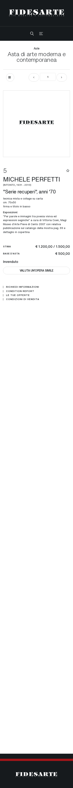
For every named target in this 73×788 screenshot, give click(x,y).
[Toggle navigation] (41, 33)
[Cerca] (31, 33)
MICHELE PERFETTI (31, 181)
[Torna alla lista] (10, 77)
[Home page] (36, 12)
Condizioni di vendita (22, 299)
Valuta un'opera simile (37, 270)
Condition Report (20, 291)
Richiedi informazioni (22, 287)
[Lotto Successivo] (61, 77)
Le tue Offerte (18, 295)
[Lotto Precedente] (34, 77)
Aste (36, 48)
